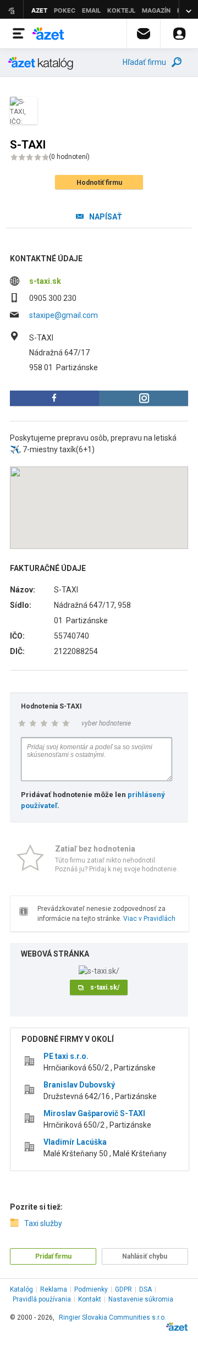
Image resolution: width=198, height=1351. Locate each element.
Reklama (53, 1289)
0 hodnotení (69, 157)
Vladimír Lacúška (75, 1142)
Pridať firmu (53, 1256)
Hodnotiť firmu (99, 182)
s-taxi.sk (45, 281)
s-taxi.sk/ (104, 987)
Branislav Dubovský (79, 1084)
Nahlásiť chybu (144, 1256)
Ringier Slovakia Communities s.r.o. (112, 1317)
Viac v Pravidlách (149, 918)
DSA (145, 1289)
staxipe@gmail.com (63, 315)
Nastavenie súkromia (140, 1299)
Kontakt (89, 1299)
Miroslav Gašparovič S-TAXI (94, 1113)
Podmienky (91, 1289)
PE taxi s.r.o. (66, 1056)
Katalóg (21, 1289)
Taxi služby (43, 1223)
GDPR (123, 1289)
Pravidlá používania (42, 1299)
